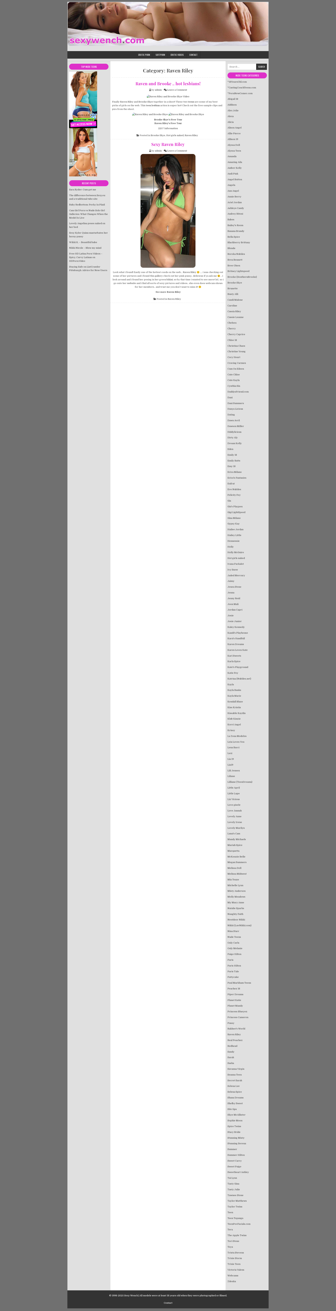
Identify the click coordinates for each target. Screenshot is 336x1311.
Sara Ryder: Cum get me (82, 189)
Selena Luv (233, 1086)
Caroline (232, 305)
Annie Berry (234, 196)
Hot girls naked (175, 135)
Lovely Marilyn (236, 828)
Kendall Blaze (235, 701)
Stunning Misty (235, 1138)
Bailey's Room (235, 225)
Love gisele (233, 805)
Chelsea (231, 322)
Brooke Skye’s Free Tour (168, 119)
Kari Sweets (234, 655)
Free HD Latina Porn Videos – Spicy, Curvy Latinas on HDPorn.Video (85, 257)
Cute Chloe (233, 374)
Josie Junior (234, 621)
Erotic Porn (144, 55)
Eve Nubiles (234, 489)
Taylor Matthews (237, 1201)
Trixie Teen (233, 1264)
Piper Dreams (235, 994)
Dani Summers (235, 403)
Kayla (230, 684)
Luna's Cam (233, 833)
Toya (230, 1247)
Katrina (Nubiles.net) (239, 678)
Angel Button (234, 179)
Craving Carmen (236, 363)
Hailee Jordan (235, 529)
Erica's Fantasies (236, 477)
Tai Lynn (232, 1178)
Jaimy (230, 581)
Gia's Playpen (235, 506)
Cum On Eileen (235, 368)
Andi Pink (232, 173)
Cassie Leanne (235, 317)
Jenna (230, 592)
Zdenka (231, 1281)
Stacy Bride (233, 1132)
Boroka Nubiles (236, 254)
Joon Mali (233, 604)
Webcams (232, 1275)
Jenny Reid (233, 598)
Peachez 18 (233, 988)
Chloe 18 (232, 340)
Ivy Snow (232, 569)
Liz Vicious (233, 799)
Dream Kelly (234, 443)
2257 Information (168, 128)
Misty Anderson (236, 891)
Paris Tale (233, 971)
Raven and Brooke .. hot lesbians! (168, 83)
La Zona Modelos (237, 736)
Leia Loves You (235, 742)
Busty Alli (232, 294)
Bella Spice (233, 237)
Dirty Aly (232, 437)
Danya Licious (235, 409)
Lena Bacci (233, 747)
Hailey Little (234, 535)
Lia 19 (230, 759)
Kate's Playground (237, 667)
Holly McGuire (235, 552)
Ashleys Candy (235, 208)
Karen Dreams (235, 644)
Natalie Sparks (235, 908)
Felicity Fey (234, 495)
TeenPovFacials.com (238, 1224)
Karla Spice (233, 661)
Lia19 (230, 764)
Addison (232, 104)
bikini (170, 279)
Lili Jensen (233, 770)
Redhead (232, 1046)
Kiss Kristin (234, 707)
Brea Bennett (234, 259)
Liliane (231, 776)
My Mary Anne (235, 902)
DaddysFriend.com (238, 391)
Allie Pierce (234, 133)
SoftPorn (160, 55)
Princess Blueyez (237, 1011)
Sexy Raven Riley (168, 144)
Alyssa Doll (233, 145)
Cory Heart (233, 357)
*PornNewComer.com (240, 93)
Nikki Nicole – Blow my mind (85, 248)
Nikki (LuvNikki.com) (239, 925)
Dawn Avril (233, 420)
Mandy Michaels (236, 839)
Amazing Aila (234, 162)
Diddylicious (234, 432)
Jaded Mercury (236, 575)
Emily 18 (232, 455)
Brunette (232, 288)
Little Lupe (233, 793)
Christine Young (236, 351)
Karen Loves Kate (237, 650)
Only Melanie (234, 948)
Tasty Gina (233, 1183)
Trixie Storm (234, 1258)
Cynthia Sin (233, 386)
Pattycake (233, 977)
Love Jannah (234, 810)
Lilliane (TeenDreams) (239, 782)
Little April (233, 787)
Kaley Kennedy (236, 627)
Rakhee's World (236, 1028)
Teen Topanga (235, 1218)
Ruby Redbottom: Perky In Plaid (87, 204)
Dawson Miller (235, 426)
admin (158, 90)
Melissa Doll (234, 868)
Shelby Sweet (235, 1103)
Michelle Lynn (235, 885)
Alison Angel (234, 127)
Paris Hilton (234, 965)
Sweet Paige (234, 1166)
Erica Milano (234, 472)
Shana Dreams (235, 1097)
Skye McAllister (236, 1114)
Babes (230, 219)
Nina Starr (233, 931)
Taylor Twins (234, 1206)
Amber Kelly (234, 168)
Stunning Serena (236, 1143)
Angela (231, 185)
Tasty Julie (233, 1189)
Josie (230, 615)
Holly (230, 546)
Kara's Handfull (236, 638)
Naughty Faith (235, 914)
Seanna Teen (234, 1074)
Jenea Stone (234, 587)
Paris (230, 960)
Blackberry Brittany (238, 242)
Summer (232, 1149)
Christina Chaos (236, 346)
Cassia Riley (234, 311)
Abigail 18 (232, 99)
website (131, 283)
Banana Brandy (235, 231)
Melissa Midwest (237, 873)
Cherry (231, 328)
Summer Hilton (236, 1155)
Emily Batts (233, 460)
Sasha (230, 1063)
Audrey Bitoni (235, 213)
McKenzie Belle (236, 856)
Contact (193, 55)
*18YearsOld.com (237, 81)
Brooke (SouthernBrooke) (242, 277)
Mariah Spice (234, 845)
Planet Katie (234, 1000)
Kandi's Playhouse (237, 633)
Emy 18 (231, 466)
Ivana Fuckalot (235, 564)
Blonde (231, 248)
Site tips (232, 1109)
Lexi (229, 753)
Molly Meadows (236, 896)
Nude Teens (234, 937)
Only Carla (233, 942)
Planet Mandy (235, 1005)
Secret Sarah (234, 1080)
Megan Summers (237, 862)
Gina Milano (234, 518)
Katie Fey (232, 673)
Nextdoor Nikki (236, 919)
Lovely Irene (234, 822)
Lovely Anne (234, 816)
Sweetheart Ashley (238, 1172)
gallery (159, 276)
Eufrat (231, 483)
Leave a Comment (177, 90)
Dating (231, 414)
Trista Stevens (235, 1252)
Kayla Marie (234, 696)
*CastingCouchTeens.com (241, 87)
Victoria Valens (235, 1269)
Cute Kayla (233, 380)
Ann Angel (233, 191)
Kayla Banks (234, 690)
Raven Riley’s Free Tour (168, 123)
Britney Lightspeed (238, 271)
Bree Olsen (233, 265)
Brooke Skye (145, 101)
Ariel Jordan (234, 202)
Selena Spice (234, 1092)
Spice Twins (234, 1126)
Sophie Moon (234, 1120)
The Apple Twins (237, 1235)
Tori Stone (233, 1241)
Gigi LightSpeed (236, 512)
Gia (229, 500)
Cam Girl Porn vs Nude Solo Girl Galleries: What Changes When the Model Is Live (88, 214)
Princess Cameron (237, 1017)
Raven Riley (126, 101)
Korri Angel (234, 724)
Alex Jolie (233, 110)
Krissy (231, 730)
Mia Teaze (233, 879)
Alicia (230, 122)
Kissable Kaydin (236, 713)
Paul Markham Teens (239, 983)
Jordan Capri (234, 609)
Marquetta (233, 851)
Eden (230, 449)
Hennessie (233, 541)
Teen (230, 1212)
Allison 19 (232, 139)
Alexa (230, 116)
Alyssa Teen (234, 150)
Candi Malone (235, 300)
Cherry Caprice (236, 334)
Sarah (230, 1057)
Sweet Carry (234, 1160)
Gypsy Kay (233, 523)
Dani (230, 397)
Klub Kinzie (234, 718)
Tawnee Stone (235, 1195)
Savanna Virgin (235, 1069)
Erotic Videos (177, 55)
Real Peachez (235, 1040)
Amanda (231, 156)
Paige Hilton (234, 954)
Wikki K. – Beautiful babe (83, 242)
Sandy (230, 1051)
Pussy (230, 1023)
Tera (230, 1229)
